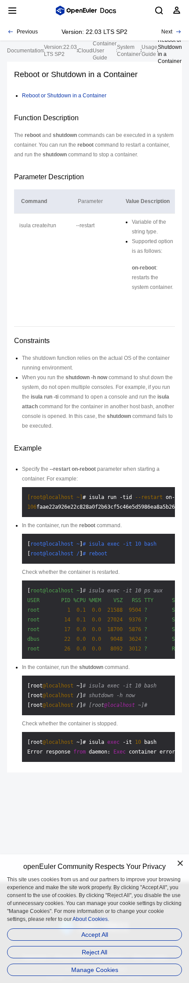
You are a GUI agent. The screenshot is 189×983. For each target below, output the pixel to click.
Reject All (94, 952)
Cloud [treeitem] (85, 51)
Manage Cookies (94, 969)
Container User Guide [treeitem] (104, 51)
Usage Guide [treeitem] (149, 50)
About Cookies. (91, 919)
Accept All (94, 934)
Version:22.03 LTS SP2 (60, 50)
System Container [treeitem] (129, 50)
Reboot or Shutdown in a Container (64, 95)
